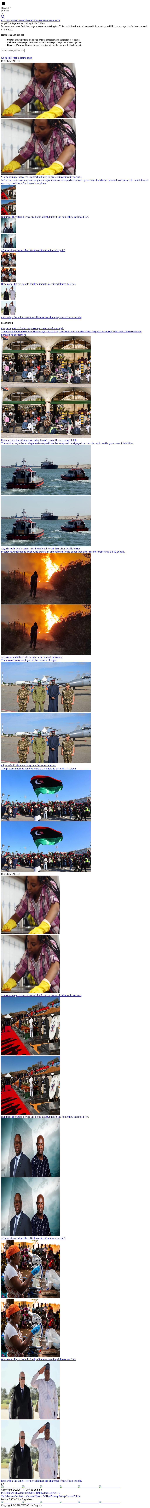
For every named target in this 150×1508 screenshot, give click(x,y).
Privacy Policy (57, 1496)
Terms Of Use (42, 1496)
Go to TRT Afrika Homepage (16, 57)
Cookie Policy (72, 1496)
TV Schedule (8, 1496)
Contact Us (21, 1496)
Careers (31, 1496)
